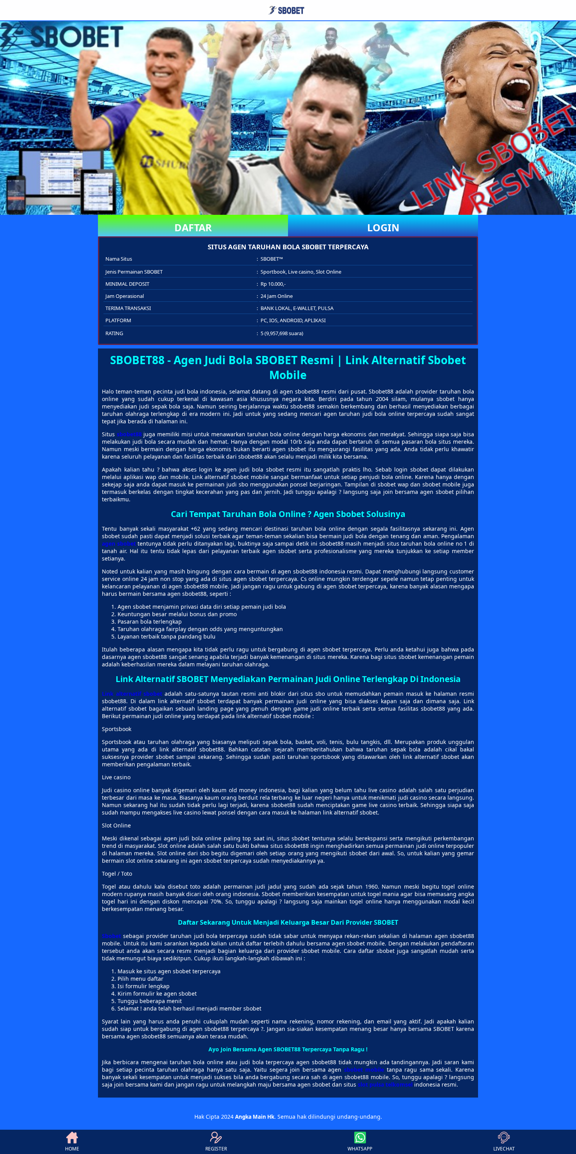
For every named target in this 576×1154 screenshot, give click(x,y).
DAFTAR (193, 227)
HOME (72, 1148)
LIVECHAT (504, 1148)
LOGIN (383, 227)
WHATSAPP (360, 1148)
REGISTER (216, 1148)
